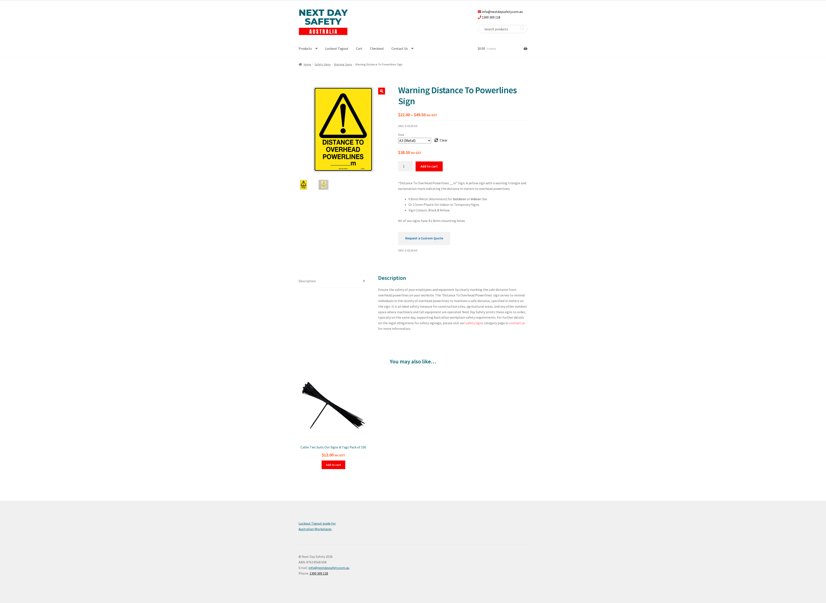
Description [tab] (307, 281)
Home (307, 64)
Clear (443, 140)
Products (305, 48)
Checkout (377, 48)
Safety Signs (322, 64)
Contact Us (399, 48)
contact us (517, 323)
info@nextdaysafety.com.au (502, 11)
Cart (359, 48)
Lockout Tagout (336, 48)
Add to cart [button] (333, 465)
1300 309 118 (491, 17)
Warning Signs (343, 64)
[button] (381, 91)
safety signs (474, 323)
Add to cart (429, 166)
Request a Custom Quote (424, 238)
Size (401, 134)
